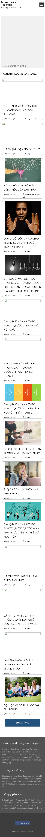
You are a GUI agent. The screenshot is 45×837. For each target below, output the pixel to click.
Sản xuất (33, 119)
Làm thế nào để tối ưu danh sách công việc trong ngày (19, 664)
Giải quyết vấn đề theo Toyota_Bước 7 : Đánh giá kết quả (21, 325)
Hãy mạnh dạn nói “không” (22, 149)
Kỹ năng (27, 119)
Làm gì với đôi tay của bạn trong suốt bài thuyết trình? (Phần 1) (21, 242)
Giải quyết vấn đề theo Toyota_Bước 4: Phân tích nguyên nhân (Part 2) (21, 408)
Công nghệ (28, 194)
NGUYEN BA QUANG (11, 119)
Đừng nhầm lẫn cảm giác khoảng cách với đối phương (21, 110)
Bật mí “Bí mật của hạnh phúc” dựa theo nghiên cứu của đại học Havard (20, 619)
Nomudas (10, 754)
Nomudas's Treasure (8, 3)
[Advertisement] (22, 40)
